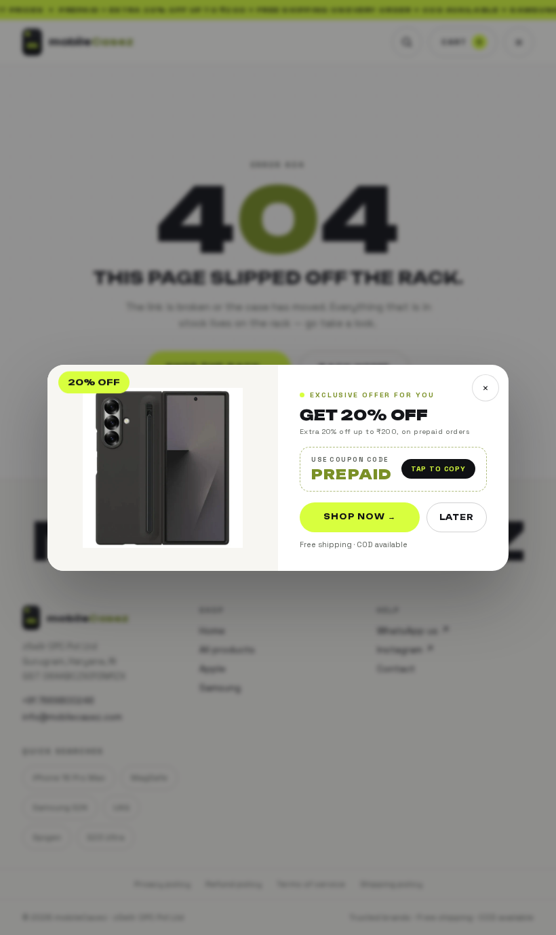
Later (456, 516)
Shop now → (359, 516)
